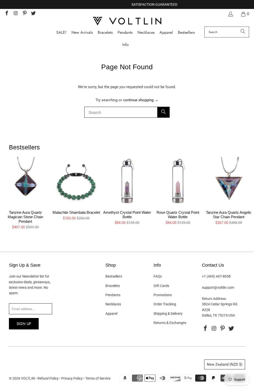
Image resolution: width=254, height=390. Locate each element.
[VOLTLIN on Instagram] (15, 14)
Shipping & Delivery (168, 314)
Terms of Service (97, 378)
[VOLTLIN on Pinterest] (24, 14)
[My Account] (230, 14)
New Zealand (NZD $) (224, 364)
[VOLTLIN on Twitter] (33, 14)
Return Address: (214, 299)
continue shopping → (140, 100)
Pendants (112, 295)
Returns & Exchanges (170, 323)
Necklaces (113, 304)
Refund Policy (48, 378)
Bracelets (112, 286)
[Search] (243, 32)
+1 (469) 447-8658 (216, 276)
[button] (125, 45)
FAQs (158, 276)
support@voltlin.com (218, 287)
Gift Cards (161, 286)
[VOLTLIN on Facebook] (6, 14)
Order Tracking (165, 304)
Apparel (111, 314)
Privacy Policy (72, 378)
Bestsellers (113, 276)
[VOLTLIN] (127, 21)
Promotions (163, 295)
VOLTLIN (28, 378)
